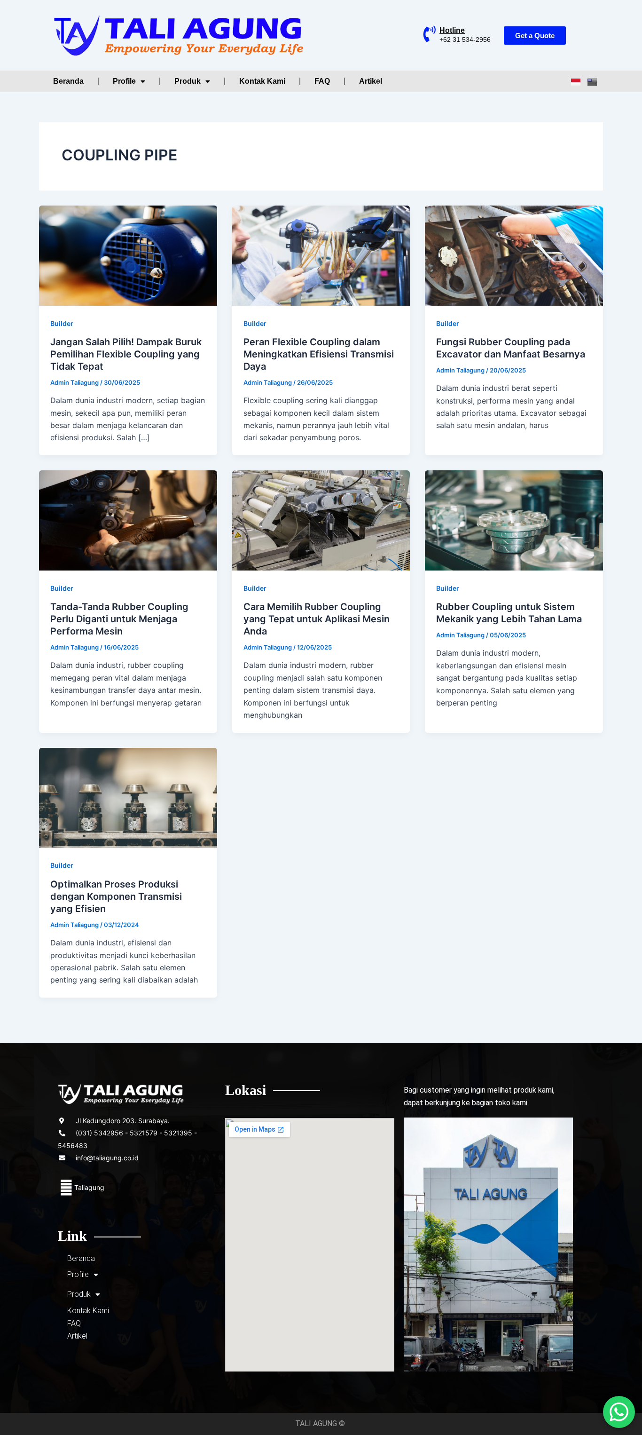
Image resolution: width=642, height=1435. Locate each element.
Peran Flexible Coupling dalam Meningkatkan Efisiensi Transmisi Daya (318, 354)
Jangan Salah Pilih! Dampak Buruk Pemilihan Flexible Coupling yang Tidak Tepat (126, 354)
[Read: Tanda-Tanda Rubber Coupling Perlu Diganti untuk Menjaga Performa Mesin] (128, 519)
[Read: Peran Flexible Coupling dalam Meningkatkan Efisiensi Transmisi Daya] (321, 254)
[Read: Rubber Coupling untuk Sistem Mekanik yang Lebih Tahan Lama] (514, 519)
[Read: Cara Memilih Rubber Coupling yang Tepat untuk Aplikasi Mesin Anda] (321, 519)
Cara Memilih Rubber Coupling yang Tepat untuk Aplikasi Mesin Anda (316, 619)
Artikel (370, 81)
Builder (61, 323)
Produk (187, 81)
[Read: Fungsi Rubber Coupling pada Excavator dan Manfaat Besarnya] (514, 254)
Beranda (68, 81)
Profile (124, 81)
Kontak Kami (262, 81)
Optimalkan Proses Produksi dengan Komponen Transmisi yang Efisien (116, 896)
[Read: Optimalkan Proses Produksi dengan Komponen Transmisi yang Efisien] (128, 796)
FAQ (322, 81)
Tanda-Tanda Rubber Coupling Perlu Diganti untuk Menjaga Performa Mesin (119, 619)
